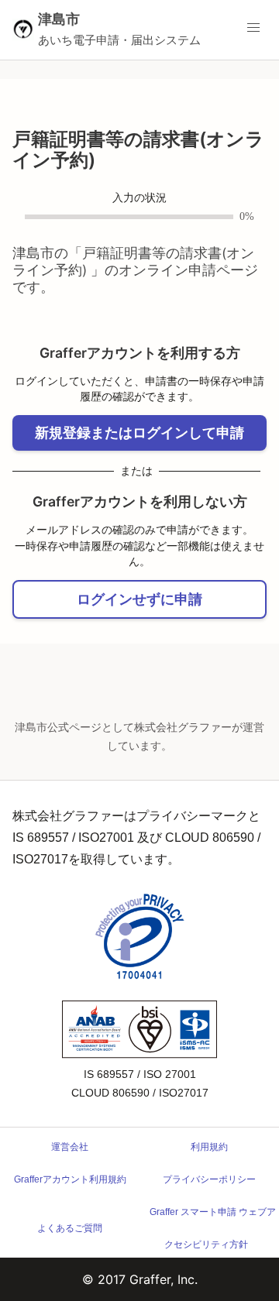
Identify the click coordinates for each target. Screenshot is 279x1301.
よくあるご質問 (69, 1228)
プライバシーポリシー (209, 1179)
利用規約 (209, 1146)
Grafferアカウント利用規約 (70, 1179)
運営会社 (69, 1146)
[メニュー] (253, 28)
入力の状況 (139, 198)
